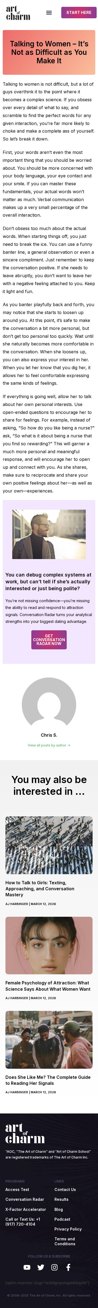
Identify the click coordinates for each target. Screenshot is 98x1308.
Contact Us (65, 1189)
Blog (58, 1209)
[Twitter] (40, 1267)
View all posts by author (47, 745)
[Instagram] (54, 1267)
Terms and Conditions (64, 1241)
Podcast (62, 1219)
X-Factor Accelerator (25, 1209)
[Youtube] (26, 1267)
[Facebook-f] (68, 1267)
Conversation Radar (24, 1199)
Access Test (17, 1189)
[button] (49, 12)
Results (61, 1199)
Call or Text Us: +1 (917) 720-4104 (22, 1221)
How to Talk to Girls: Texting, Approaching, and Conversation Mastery (39, 889)
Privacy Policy (68, 1229)
